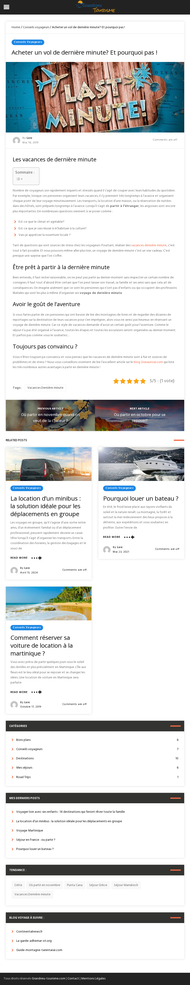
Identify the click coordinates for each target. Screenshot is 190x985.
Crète (18, 885)
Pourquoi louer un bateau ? (140, 498)
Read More (19, 558)
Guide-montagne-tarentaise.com (39, 950)
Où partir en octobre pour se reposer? (139, 418)
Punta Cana (74, 885)
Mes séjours (97, 767)
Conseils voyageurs (36, 27)
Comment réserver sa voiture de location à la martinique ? (41, 645)
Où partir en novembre (44, 885)
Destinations (97, 758)
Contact (73, 978)
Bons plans (97, 740)
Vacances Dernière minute (45, 388)
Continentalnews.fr (29, 931)
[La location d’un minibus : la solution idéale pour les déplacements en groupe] (49, 464)
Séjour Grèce (98, 885)
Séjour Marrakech (126, 885)
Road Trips (97, 777)
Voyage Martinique (29, 830)
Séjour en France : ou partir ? (35, 840)
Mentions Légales (93, 978)
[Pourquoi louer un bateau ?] (141, 464)
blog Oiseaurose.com (148, 362)
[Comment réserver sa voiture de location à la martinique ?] (49, 603)
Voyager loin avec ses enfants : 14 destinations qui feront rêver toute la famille (70, 812)
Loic (29, 138)
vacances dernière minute (149, 245)
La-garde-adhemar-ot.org (34, 941)
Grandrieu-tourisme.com (48, 978)
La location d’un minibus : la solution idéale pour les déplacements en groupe (45, 506)
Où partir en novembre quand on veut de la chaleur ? (50, 418)
